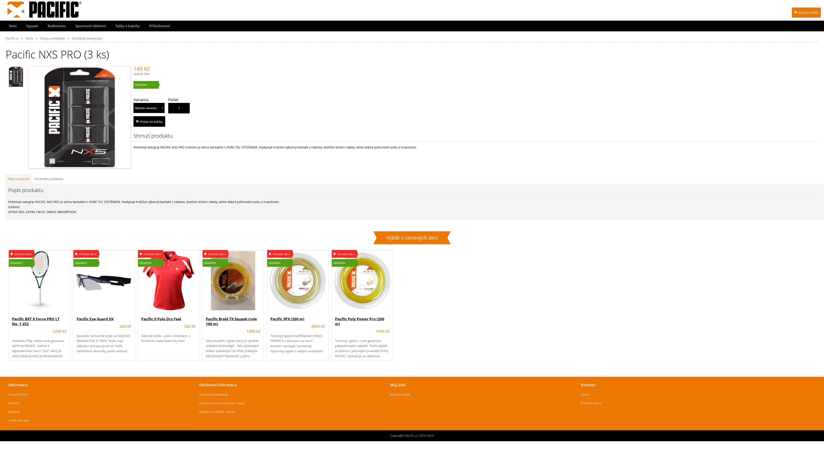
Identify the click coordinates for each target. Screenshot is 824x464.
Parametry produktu (49, 179)
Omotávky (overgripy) (87, 38)
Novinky (14, 412)
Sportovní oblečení (90, 26)
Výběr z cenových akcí (412, 237)
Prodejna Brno (591, 403)
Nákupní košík (808, 13)
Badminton (57, 26)
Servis (585, 394)
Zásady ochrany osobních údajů (222, 403)
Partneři (14, 403)
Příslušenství (159, 26)
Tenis (13, 26)
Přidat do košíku (151, 122)
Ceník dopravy (18, 420)
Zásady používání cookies (217, 412)
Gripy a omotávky (52, 38)
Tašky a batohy (127, 26)
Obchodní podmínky (213, 394)
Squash (32, 26)
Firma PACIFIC (18, 394)
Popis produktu (19, 179)
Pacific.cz (12, 38)
